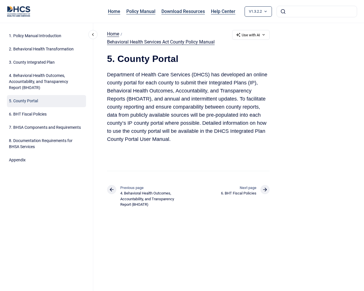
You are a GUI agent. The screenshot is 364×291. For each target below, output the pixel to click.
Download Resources (183, 11)
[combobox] (317, 11)
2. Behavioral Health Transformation (41, 49)
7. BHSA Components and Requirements (45, 127)
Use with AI (251, 35)
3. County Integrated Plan (32, 62)
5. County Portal (23, 101)
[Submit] (283, 11)
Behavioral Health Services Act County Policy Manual (161, 42)
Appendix (17, 160)
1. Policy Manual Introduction (35, 36)
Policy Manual (140, 11)
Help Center (223, 11)
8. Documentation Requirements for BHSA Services (41, 144)
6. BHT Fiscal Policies (28, 114)
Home (114, 11)
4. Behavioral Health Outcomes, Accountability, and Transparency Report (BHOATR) (38, 81)
